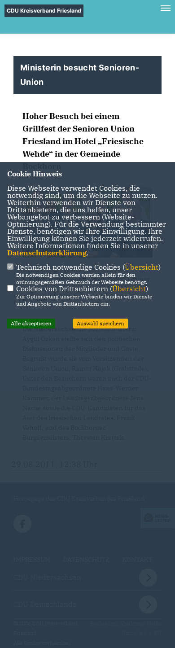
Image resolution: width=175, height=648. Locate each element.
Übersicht (141, 267)
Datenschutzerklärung (47, 252)
